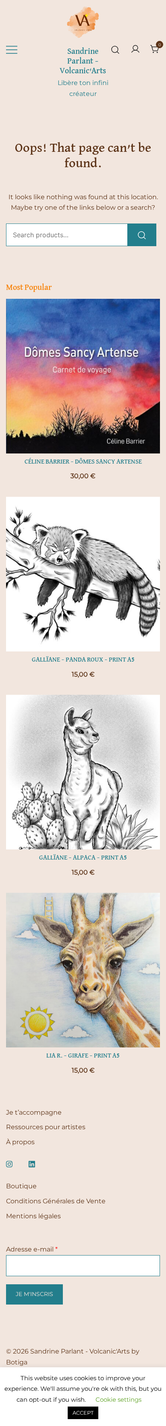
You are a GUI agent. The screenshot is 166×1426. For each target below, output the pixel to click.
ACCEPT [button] (83, 1412)
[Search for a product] (115, 49)
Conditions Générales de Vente (56, 1201)
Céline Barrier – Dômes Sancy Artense (83, 462)
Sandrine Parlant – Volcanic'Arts (83, 61)
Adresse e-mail (32, 1249)
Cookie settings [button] (118, 1399)
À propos (20, 1142)
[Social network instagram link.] (9, 1163)
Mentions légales (33, 1216)
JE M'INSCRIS (34, 1294)
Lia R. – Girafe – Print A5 (83, 1056)
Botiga (16, 1362)
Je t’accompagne (34, 1112)
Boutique (21, 1186)
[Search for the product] (141, 234)
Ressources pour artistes (45, 1127)
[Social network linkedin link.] (32, 1163)
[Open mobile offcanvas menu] (11, 49)
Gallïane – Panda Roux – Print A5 (83, 660)
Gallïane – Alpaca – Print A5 (83, 858)
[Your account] (135, 49)
